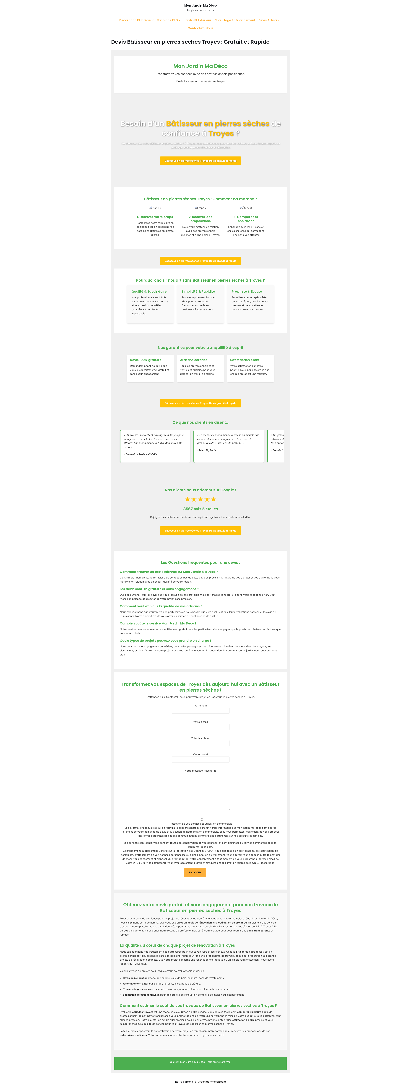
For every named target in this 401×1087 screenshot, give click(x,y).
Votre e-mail (200, 721)
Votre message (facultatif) (200, 770)
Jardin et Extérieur (197, 20)
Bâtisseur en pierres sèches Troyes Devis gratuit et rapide (200, 160)
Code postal (200, 754)
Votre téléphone (200, 738)
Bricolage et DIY (169, 20)
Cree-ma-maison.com (212, 1082)
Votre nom (200, 705)
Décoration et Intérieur (136, 20)
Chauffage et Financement (234, 20)
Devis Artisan (268, 20)
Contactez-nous (200, 28)
